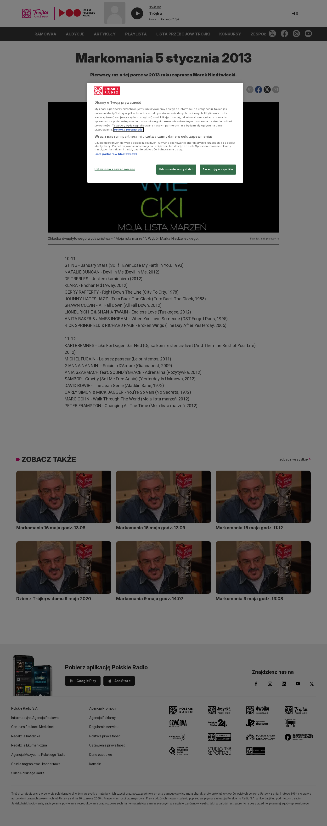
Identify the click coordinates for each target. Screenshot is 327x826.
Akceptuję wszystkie (218, 169)
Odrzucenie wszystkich (176, 169)
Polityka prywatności (128, 129)
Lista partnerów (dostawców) (116, 154)
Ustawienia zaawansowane (115, 169)
